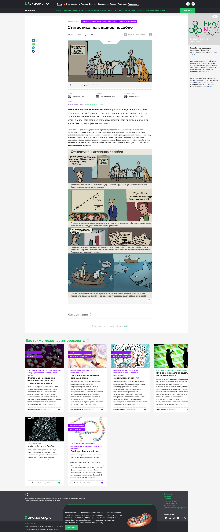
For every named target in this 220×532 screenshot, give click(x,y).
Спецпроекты (71, 4)
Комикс (101, 104)
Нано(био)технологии (36, 373)
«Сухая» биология (90, 104)
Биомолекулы (78, 10)
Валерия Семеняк (119, 409)
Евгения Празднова (34, 409)
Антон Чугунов (161, 409)
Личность (135, 10)
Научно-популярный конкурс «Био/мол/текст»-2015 (99, 21)
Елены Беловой (93, 85)
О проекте (168, 494)
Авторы (113, 4)
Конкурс (92, 4)
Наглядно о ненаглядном (155, 10)
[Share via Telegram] (33, 47)
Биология (58, 10)
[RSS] (185, 518)
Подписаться (187, 10)
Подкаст (83, 4)
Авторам (167, 496)
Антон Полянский (33, 483)
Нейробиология (91, 370)
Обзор (110, 42)
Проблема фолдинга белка (84, 451)
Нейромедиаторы (76, 373)
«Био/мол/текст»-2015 (75, 104)
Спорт (142, 10)
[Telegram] (170, 518)
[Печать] (150, 34)
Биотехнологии (100, 10)
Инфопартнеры (170, 501)
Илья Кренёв (74, 483)
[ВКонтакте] (166, 518)
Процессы (89, 10)
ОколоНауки (118, 10)
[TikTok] (182, 518)
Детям (127, 10)
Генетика (48, 370)
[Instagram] (174, 518)
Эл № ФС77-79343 (52, 529)
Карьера (173, 370)
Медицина (67, 10)
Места (110, 10)
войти (126, 326)
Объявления (103, 4)
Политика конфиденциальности (177, 508)
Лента (59, 4)
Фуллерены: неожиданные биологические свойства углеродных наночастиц (41, 380)
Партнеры (122, 4)
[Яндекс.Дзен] (178, 518)
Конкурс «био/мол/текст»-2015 (199, 40)
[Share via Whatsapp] (33, 44)
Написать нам (169, 505)
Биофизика (87, 446)
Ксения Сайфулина (76, 409)
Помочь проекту (170, 503)
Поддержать (71, 527)
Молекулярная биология (126, 378)
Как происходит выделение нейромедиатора (84, 376)
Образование (182, 370)
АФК (43, 370)
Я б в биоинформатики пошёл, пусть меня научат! (172, 374)
